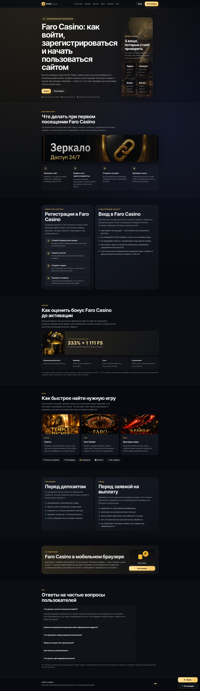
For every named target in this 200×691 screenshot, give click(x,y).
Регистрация (151, 4)
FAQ (117, 4)
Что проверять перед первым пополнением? (63, 635)
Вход (140, 4)
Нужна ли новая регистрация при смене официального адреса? (71, 627)
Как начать (78, 4)
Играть (46, 91)
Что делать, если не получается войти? (61, 609)
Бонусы (96, 4)
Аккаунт (88, 4)
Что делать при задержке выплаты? (59, 658)
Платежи (110, 4)
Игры (103, 4)
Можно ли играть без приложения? (59, 643)
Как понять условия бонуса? (56, 650)
